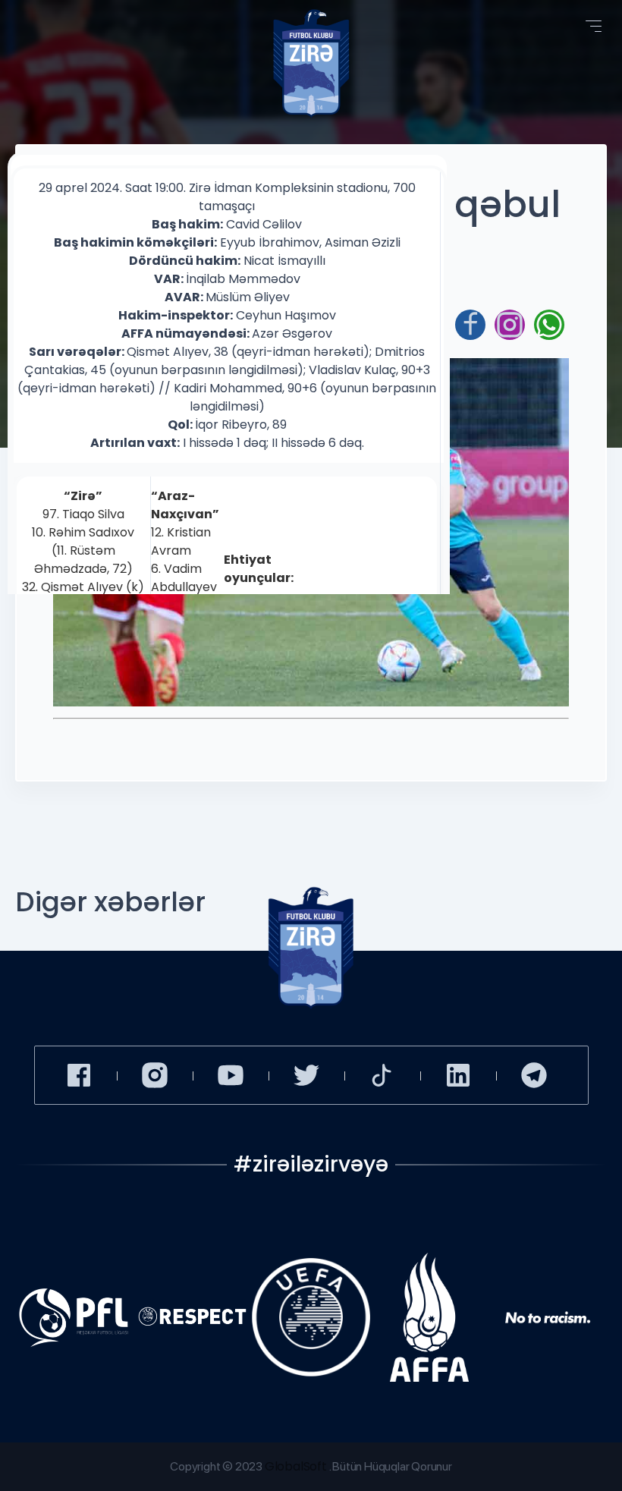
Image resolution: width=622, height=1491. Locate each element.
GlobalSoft (296, 1466)
